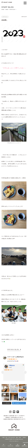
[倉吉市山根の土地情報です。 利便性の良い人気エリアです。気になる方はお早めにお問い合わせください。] (14, 388)
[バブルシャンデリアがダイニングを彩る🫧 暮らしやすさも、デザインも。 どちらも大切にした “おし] (5, 388)
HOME (2, 9)
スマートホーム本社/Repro (15, 357)
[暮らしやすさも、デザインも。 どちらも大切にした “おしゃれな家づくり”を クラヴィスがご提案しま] (23, 397)
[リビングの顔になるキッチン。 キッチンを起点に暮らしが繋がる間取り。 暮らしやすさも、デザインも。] (23, 388)
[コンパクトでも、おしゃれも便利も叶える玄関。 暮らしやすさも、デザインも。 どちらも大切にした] (14, 397)
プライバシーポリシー (14, 441)
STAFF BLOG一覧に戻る (13, 349)
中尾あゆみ (12, 365)
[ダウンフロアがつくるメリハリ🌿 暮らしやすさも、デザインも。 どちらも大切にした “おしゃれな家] (5, 397)
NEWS (7, 9)
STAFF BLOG (12, 9)
